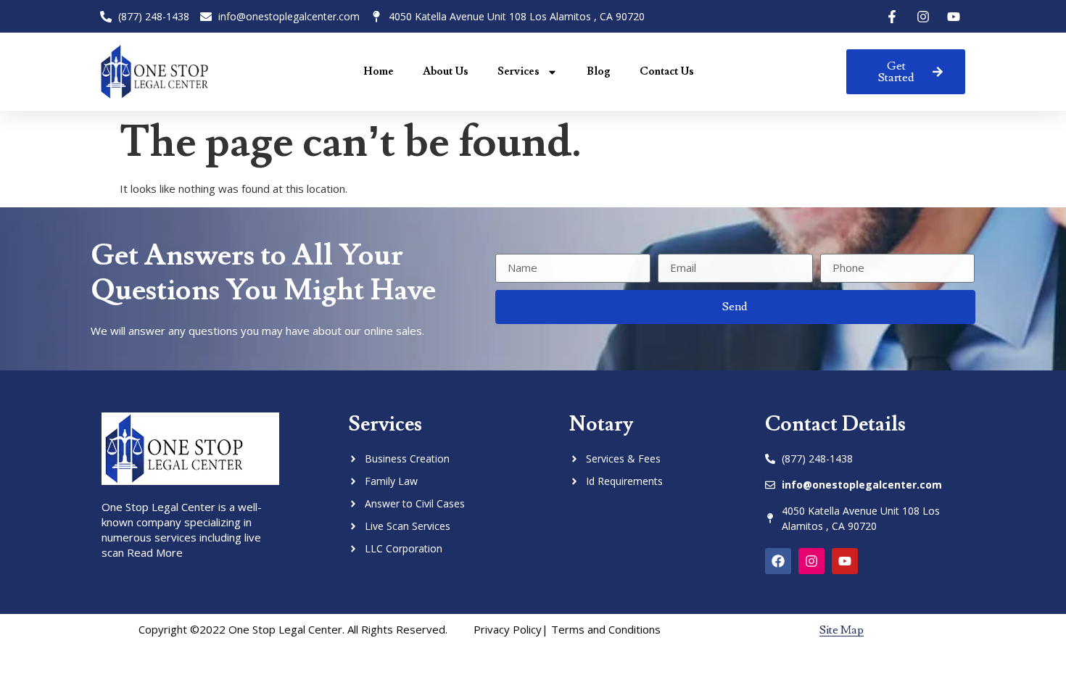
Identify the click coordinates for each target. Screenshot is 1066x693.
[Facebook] (778, 561)
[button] (841, 630)
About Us (445, 71)
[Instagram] (811, 561)
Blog (599, 71)
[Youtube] (845, 561)
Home (378, 71)
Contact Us (667, 71)
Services (518, 71)
